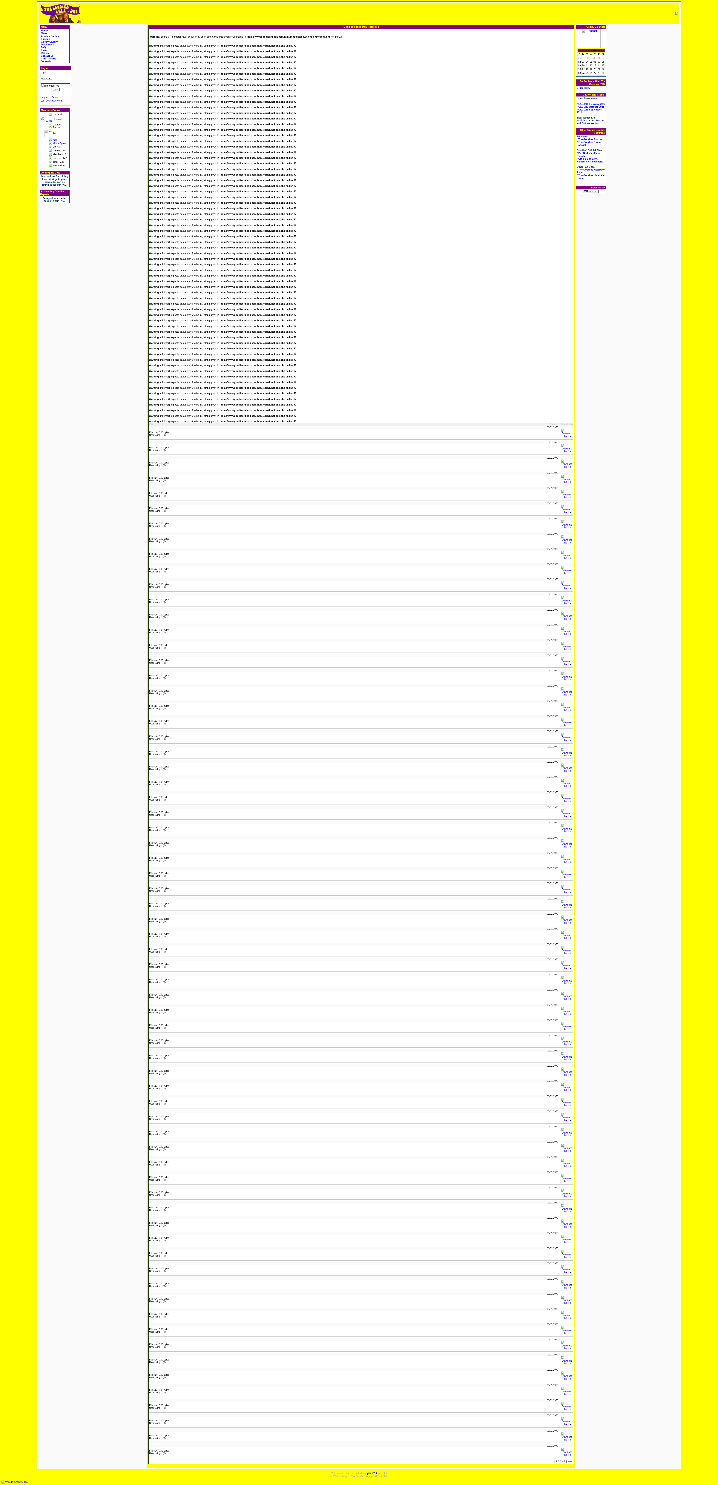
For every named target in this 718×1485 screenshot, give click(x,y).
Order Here (583, 88)
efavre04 (57, 119)
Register (45, 53)
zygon (56, 139)
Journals (45, 61)
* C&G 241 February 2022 (591, 104)
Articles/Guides (49, 36)
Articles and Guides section (590, 122)
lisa (54, 133)
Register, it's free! (50, 97)
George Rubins (57, 126)
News (43, 33)
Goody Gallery (49, 41)
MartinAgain (59, 143)
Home (44, 30)
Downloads (47, 44)
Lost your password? (52, 100)
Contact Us (46, 55)
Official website (590, 160)
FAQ (43, 47)
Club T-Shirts (48, 58)
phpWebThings (373, 1473)
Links (43, 50)
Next (570, 1461)
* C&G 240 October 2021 (590, 106)
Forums (45, 39)
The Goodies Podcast (590, 139)
